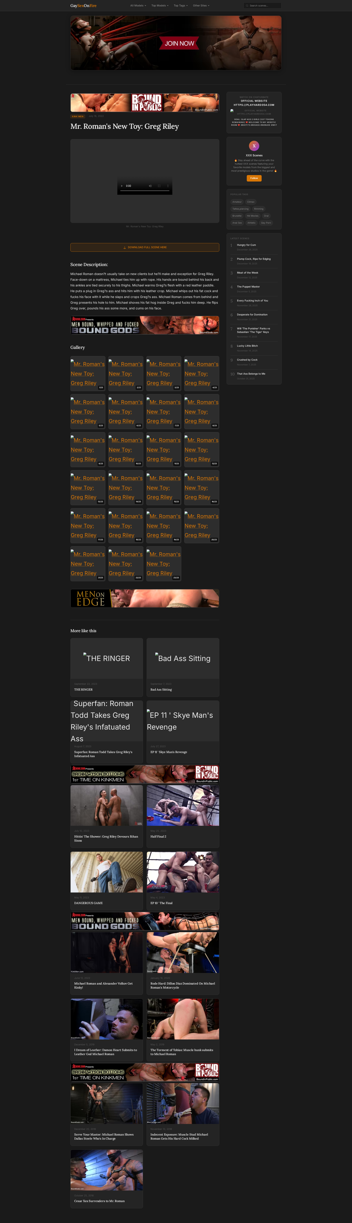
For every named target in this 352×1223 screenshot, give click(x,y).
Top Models (158, 5)
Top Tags (179, 5)
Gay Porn (266, 222)
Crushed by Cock (247, 359)
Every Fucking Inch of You (252, 300)
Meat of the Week (247, 272)
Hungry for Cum (246, 244)
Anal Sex (237, 222)
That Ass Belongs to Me (251, 373)
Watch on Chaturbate (254, 97)
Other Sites (200, 5)
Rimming (258, 208)
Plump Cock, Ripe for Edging (254, 258)
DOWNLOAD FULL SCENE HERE (147, 247)
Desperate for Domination (252, 314)
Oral (266, 215)
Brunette (236, 215)
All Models (137, 5)
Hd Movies (252, 215)
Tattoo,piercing (240, 208)
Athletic (251, 222)
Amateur (237, 201)
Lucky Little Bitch (247, 345)
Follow (254, 178)
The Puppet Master (248, 286)
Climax (250, 201)
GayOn (83, 5)
